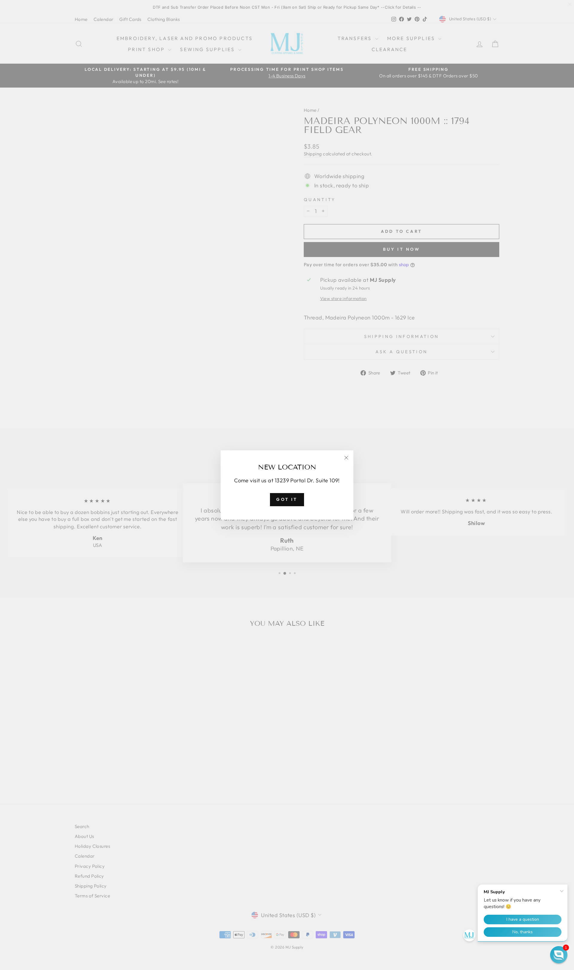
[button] (558, 954)
